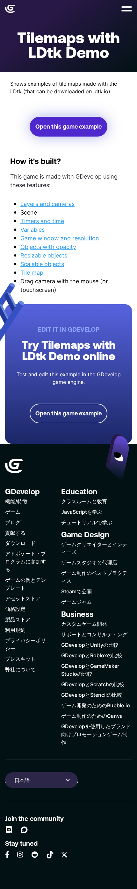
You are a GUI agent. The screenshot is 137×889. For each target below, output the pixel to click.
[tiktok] (50, 854)
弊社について (20, 669)
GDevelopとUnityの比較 (90, 644)
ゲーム (12, 511)
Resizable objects (43, 255)
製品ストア (18, 619)
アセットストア (23, 598)
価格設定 (15, 608)
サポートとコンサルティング (94, 634)
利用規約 (15, 629)
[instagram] (20, 854)
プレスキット (20, 658)
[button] (126, 9)
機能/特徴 (16, 501)
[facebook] (7, 854)
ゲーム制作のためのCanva (92, 715)
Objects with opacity (48, 247)
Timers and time (42, 221)
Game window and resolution (59, 238)
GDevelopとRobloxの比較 (91, 655)
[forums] (24, 830)
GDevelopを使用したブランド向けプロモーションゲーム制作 (96, 734)
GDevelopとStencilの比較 (91, 694)
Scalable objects (42, 264)
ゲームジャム (76, 601)
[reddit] (35, 854)
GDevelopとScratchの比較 (92, 684)
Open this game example (68, 126)
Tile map (31, 272)
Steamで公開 (76, 591)
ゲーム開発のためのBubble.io (95, 705)
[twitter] (64, 854)
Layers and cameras (47, 204)
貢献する (15, 532)
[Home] (10, 9)
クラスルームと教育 (84, 501)
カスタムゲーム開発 (84, 623)
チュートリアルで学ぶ (86, 522)
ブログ (12, 522)
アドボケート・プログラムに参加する (25, 561)
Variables (32, 229)
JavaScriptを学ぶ (81, 511)
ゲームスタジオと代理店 (89, 562)
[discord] (9, 830)
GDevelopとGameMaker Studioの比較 (90, 669)
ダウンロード (20, 543)
